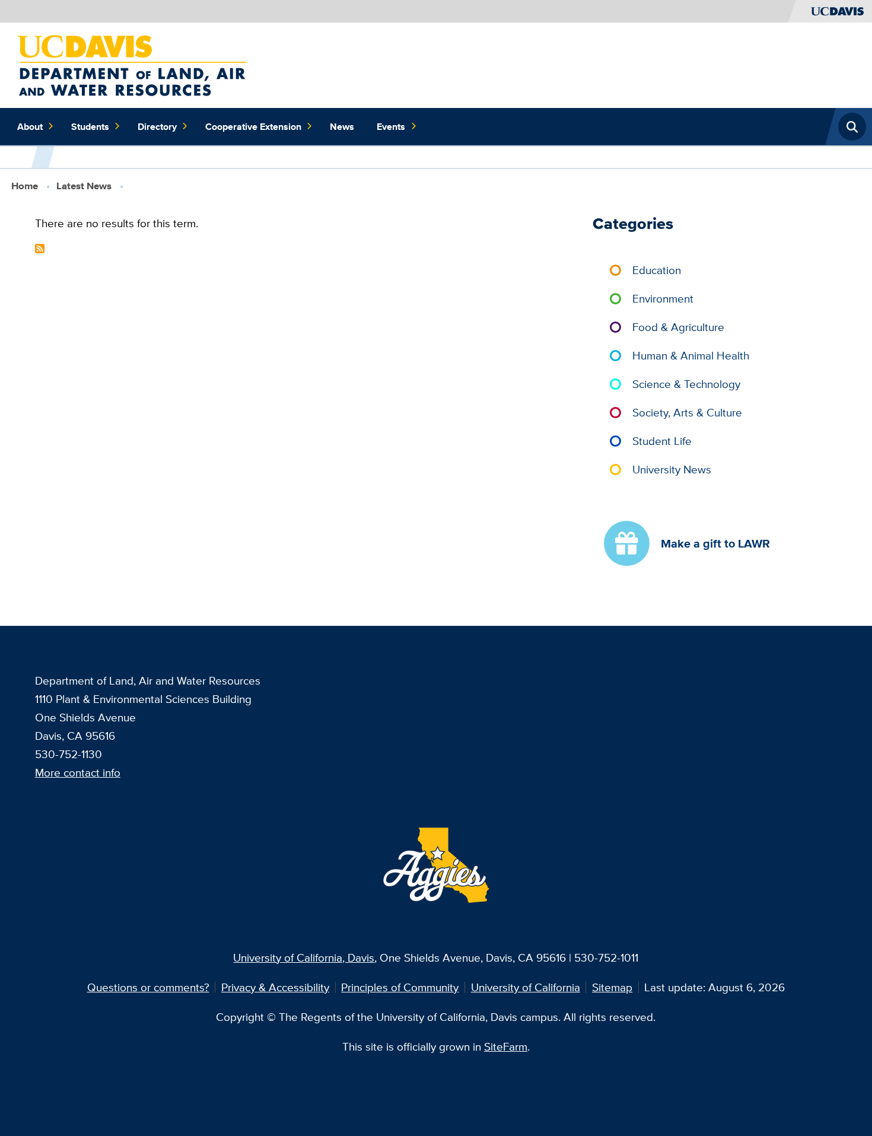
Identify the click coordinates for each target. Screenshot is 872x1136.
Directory (157, 126)
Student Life (662, 440)
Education (656, 270)
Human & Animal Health (690, 355)
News (342, 126)
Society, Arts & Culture (687, 412)
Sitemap (612, 987)
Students (90, 126)
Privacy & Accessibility (275, 987)
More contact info (77, 772)
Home (24, 186)
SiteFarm (505, 1046)
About (30, 126)
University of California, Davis (303, 957)
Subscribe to (39, 248)
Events (391, 126)
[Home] (132, 64)
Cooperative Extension (253, 126)
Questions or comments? (148, 987)
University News (671, 469)
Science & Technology (686, 384)
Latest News (84, 186)
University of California (525, 987)
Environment (662, 298)
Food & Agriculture (678, 327)
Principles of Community (400, 987)
